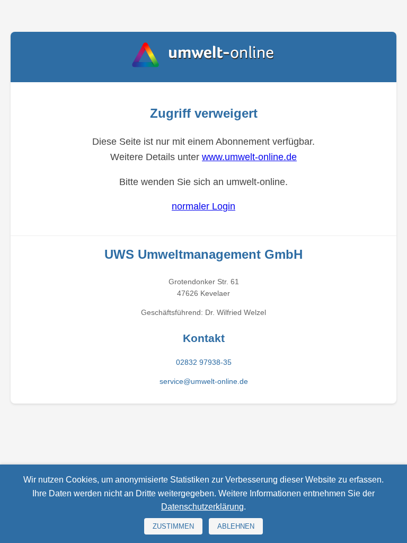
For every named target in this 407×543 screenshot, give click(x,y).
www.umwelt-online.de (249, 157)
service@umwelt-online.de (204, 381)
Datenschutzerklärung (202, 506)
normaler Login (203, 206)
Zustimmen (173, 526)
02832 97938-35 (204, 362)
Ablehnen (235, 526)
